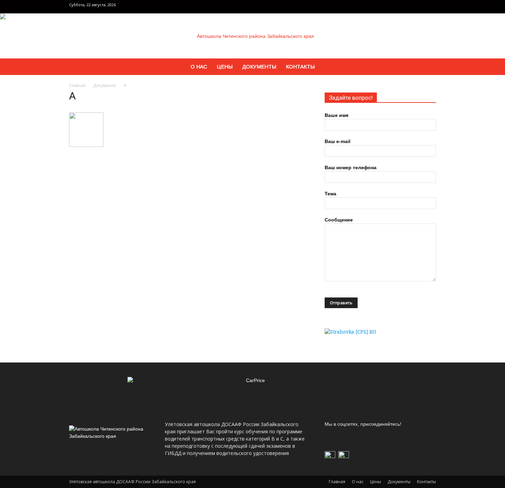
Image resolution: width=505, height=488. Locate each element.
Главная (77, 85)
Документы (259, 66)
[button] (427, 67)
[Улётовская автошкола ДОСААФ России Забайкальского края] (252, 36)
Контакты (300, 66)
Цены (225, 66)
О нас (199, 66)
